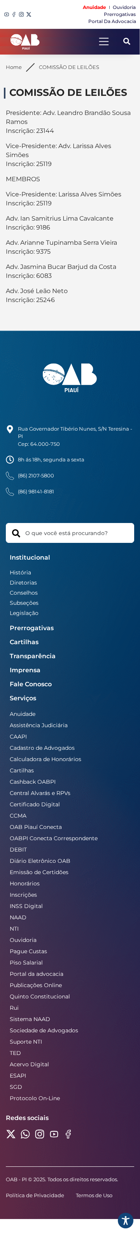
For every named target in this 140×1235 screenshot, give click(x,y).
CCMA (18, 815)
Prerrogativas (32, 628)
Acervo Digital (29, 1064)
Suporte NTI (26, 1041)
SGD (16, 1086)
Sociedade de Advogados (44, 1030)
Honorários (25, 883)
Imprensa (25, 670)
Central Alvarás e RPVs (40, 793)
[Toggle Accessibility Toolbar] (125, 1220)
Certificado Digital (35, 804)
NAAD (18, 917)
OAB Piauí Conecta (36, 826)
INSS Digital (26, 906)
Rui (14, 1007)
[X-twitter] (29, 14)
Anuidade (22, 713)
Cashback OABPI (33, 781)
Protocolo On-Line (35, 1098)
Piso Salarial (26, 962)
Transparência (33, 656)
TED (15, 1053)
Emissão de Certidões (39, 872)
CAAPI (18, 736)
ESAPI (18, 1075)
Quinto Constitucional (40, 996)
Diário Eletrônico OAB (40, 860)
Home (14, 67)
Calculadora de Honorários (45, 759)
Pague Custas (28, 951)
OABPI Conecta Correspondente (54, 838)
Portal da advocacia (36, 973)
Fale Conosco (31, 684)
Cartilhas (24, 642)
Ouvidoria (23, 939)
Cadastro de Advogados (42, 747)
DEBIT (18, 849)
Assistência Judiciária (39, 725)
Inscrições (23, 894)
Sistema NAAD (30, 1019)
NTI (14, 928)
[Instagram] (21, 14)
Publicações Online (36, 985)
